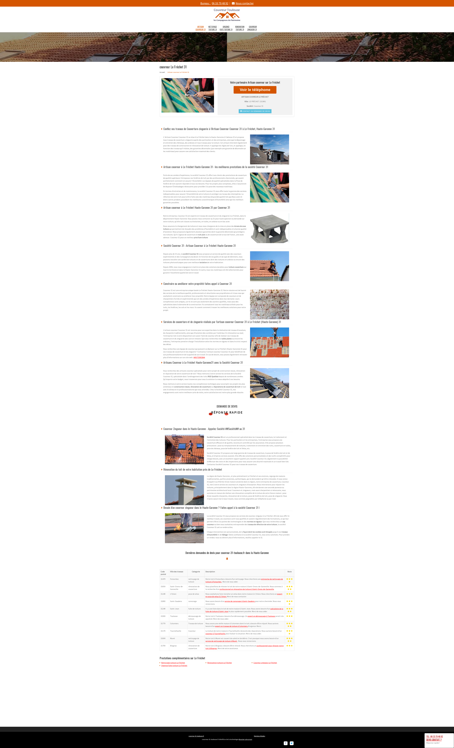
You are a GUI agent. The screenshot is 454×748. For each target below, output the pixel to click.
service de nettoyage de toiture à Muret (221, 641)
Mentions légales (259, 736)
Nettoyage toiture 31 (212, 28)
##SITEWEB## (199, 357)
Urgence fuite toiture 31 (226, 28)
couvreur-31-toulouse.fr (196, 736)
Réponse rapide (227, 412)
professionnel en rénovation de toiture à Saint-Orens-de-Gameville (247, 589)
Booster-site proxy (245, 739)
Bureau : (214, 3)
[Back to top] (447, 741)
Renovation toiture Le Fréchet (219, 662)
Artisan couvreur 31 (201, 28)
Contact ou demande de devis (256, 111)
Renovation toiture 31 (239, 28)
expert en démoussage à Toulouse (261, 616)
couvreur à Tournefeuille (215, 633)
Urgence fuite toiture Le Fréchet (174, 665)
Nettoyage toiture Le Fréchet (173, 662)
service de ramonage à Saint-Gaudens (240, 601)
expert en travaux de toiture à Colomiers (231, 626)
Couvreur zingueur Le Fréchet (265, 662)
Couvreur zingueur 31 (252, 28)
